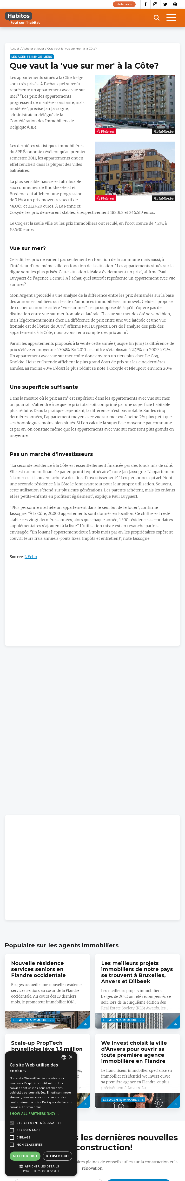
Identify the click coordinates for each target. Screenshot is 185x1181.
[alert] (41, 1113)
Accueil (15, 48)
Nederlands (124, 4)
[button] (41, 1113)
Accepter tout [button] (25, 1156)
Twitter (165, 4)
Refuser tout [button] (57, 1156)
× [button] (70, 1057)
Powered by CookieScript (41, 1171)
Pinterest (175, 4)
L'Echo (31, 556)
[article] (47, 991)
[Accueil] (22, 18)
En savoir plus (31, 1107)
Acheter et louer (33, 48)
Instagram (155, 4)
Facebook (145, 4)
